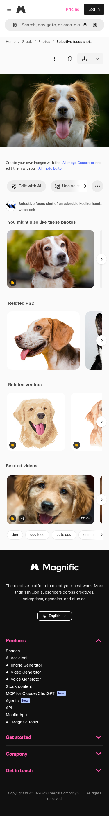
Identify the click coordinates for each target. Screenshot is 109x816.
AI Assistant (17, 657)
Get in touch (19, 770)
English (54, 615)
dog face (37, 534)
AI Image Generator (78, 163)
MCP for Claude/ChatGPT (35, 693)
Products (16, 640)
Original (37, 78)
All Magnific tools (22, 722)
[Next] (85, 186)
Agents (17, 700)
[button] (54, 616)
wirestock (27, 210)
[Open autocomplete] (13, 25)
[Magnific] (54, 568)
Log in (94, 9)
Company (16, 754)
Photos (44, 41)
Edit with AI (30, 186)
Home (11, 41)
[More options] (54, 58)
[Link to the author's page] (11, 207)
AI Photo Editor (50, 168)
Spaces (13, 650)
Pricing (73, 9)
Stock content (19, 686)
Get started (18, 737)
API (9, 707)
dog (15, 534)
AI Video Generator (23, 672)
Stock (27, 41)
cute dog (64, 534)
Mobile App (16, 714)
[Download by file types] (97, 58)
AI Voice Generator (23, 679)
